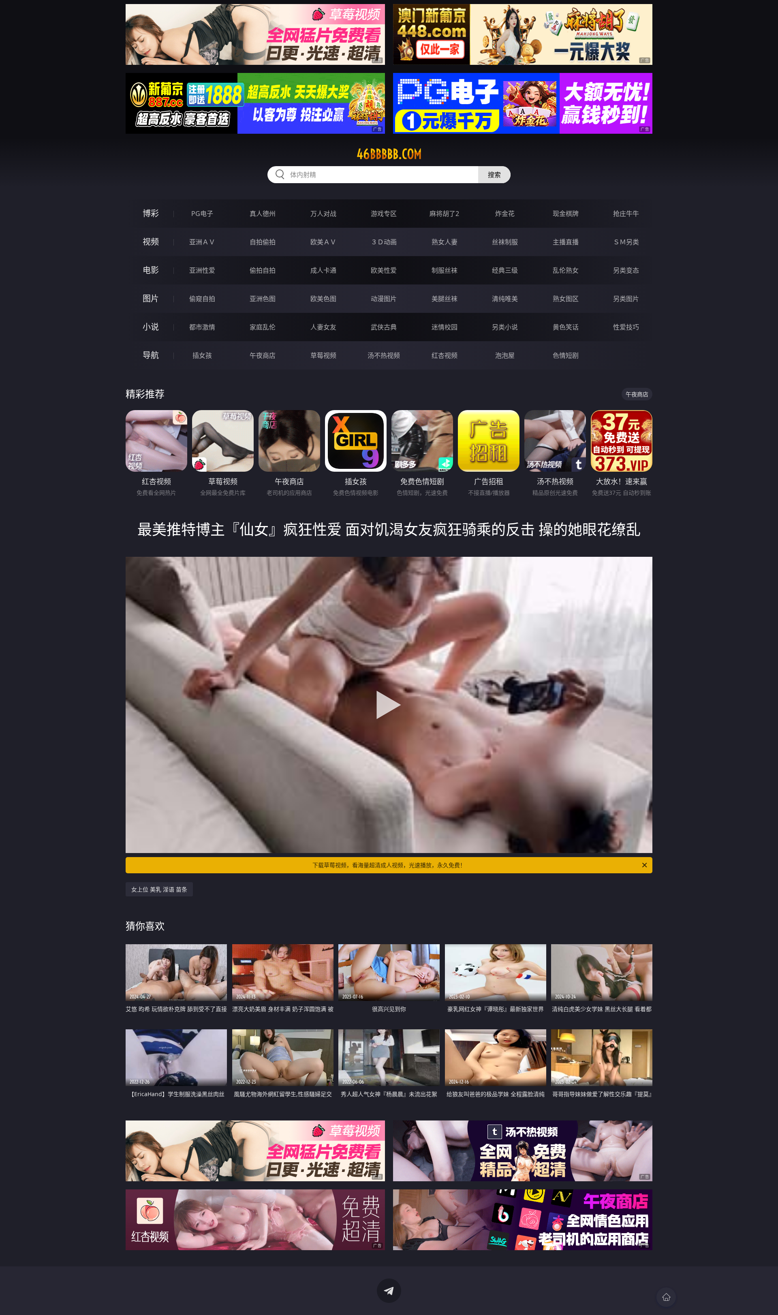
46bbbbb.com (389, 154)
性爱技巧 (626, 327)
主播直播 (566, 241)
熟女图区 (566, 298)
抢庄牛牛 (626, 213)
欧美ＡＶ (323, 241)
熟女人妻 (444, 241)
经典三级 (505, 270)
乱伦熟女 (566, 270)
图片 (151, 298)
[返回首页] (666, 1297)
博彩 (151, 213)
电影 (151, 270)
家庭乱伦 (263, 327)
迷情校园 (444, 327)
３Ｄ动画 (384, 241)
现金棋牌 (566, 213)
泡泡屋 (505, 355)
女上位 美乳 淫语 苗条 (159, 889)
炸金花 (505, 213)
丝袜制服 (505, 241)
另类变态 (626, 270)
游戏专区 (384, 213)
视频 (151, 241)
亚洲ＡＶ (202, 241)
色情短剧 (566, 355)
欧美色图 (323, 298)
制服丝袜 (444, 270)
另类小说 (505, 327)
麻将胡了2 (444, 213)
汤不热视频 (384, 355)
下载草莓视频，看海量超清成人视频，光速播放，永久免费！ (389, 865)
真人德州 (263, 213)
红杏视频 (444, 355)
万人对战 (323, 213)
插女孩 (202, 355)
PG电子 (202, 213)
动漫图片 (384, 298)
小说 (151, 326)
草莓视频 (323, 355)
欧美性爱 (384, 270)
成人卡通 (323, 270)
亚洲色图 (263, 298)
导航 (151, 355)
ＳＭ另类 (626, 241)
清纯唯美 (505, 298)
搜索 (494, 174)
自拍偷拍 (263, 241)
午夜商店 (263, 355)
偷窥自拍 (202, 298)
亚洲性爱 (202, 270)
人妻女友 (323, 327)
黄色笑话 (566, 327)
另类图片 (626, 298)
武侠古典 (384, 327)
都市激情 (202, 327)
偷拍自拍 (263, 270)
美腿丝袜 (444, 298)
